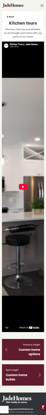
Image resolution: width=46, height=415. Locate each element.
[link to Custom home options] (23, 349)
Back (11, 16)
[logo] (12, 5)
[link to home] (16, 399)
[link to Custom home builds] (23, 375)
